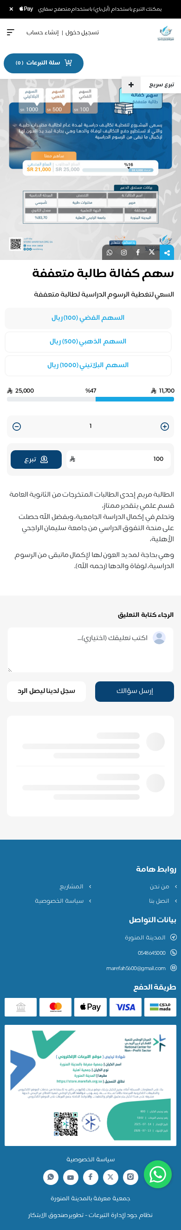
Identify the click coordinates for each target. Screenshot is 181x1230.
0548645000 (152, 953)
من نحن (160, 887)
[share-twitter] (152, 252)
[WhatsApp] (50, 1177)
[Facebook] (90, 1177)
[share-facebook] (137, 252)
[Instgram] (130, 1177)
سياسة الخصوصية (59, 901)
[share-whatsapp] (109, 252)
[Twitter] (110, 1177)
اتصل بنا (159, 901)
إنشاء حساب (42, 33)
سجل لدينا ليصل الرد (46, 691)
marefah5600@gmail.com (136, 969)
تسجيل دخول (82, 33)
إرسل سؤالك (134, 691)
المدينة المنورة (145, 938)
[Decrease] (17, 427)
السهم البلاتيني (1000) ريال (88, 365)
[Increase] (165, 427)
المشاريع (72, 887)
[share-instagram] (123, 252)
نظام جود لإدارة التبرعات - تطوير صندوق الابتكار (90, 1216)
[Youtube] (70, 1177)
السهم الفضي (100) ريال (88, 318)
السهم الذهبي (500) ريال (88, 342)
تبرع (30, 460)
